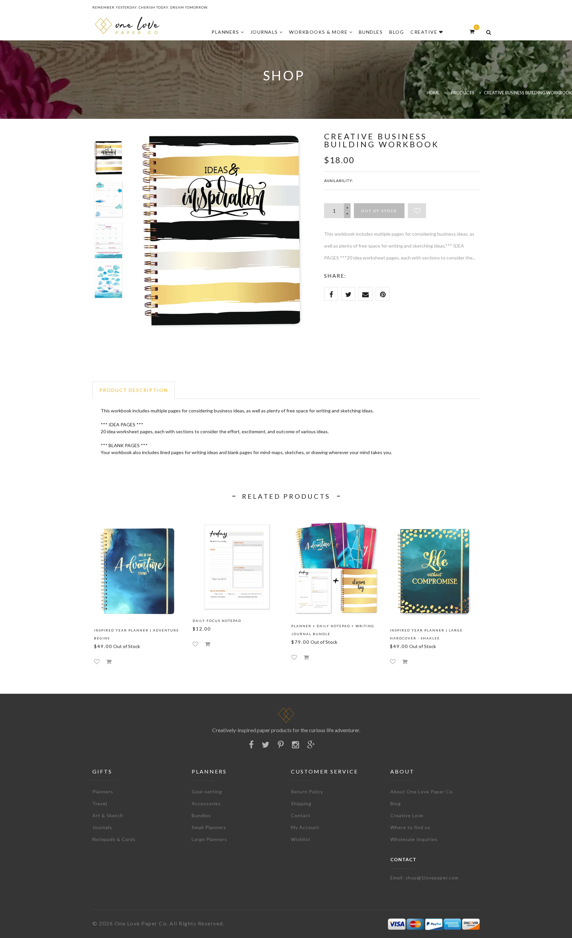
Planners (102, 791)
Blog (395, 803)
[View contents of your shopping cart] (471, 31)
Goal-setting (207, 791)
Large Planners (209, 839)
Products (462, 92)
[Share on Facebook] (331, 294)
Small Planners (209, 827)
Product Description (133, 390)
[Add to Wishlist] (417, 210)
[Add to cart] (109, 661)
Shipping (301, 803)
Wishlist (300, 839)
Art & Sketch (107, 815)
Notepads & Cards (114, 839)
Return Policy (307, 791)
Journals (102, 827)
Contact (300, 815)
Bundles (201, 815)
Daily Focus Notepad (217, 621)
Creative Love (406, 815)
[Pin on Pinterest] (383, 294)
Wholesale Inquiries (414, 839)
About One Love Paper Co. (422, 791)
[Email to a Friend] (365, 294)
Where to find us (410, 827)
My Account (305, 827)
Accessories (206, 803)
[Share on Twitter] (348, 294)
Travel (99, 803)
